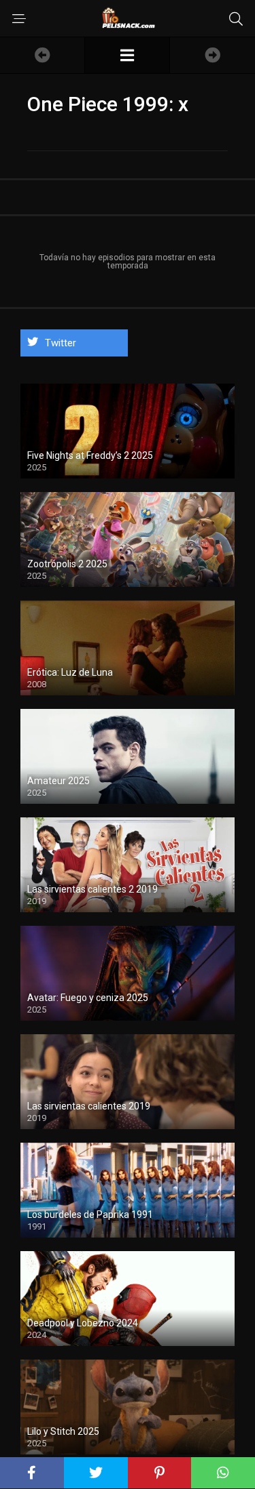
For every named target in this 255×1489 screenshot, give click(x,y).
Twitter (60, 343)
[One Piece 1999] (127, 55)
